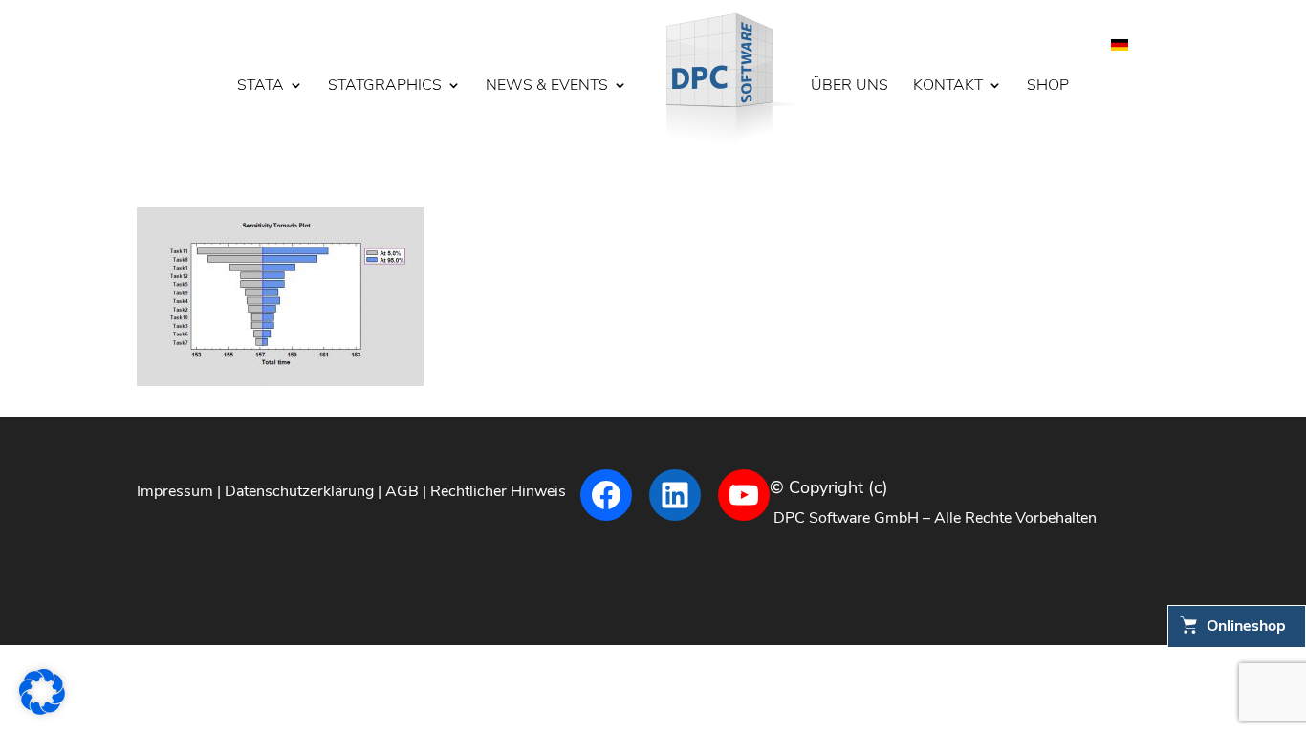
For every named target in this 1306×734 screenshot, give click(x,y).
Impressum (175, 491)
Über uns (849, 87)
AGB (402, 491)
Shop (1048, 87)
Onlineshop (1246, 626)
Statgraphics (385, 87)
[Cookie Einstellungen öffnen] (42, 710)
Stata (260, 87)
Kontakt (948, 87)
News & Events (547, 87)
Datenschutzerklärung (299, 491)
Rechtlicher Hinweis (498, 491)
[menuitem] (1119, 43)
